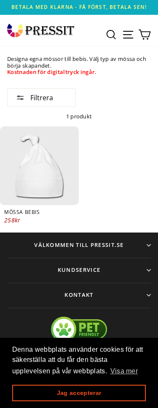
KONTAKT (78, 294)
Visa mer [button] (124, 371)
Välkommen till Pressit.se (79, 245)
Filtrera (41, 97)
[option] (79, 7)
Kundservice (79, 270)
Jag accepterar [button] (79, 392)
